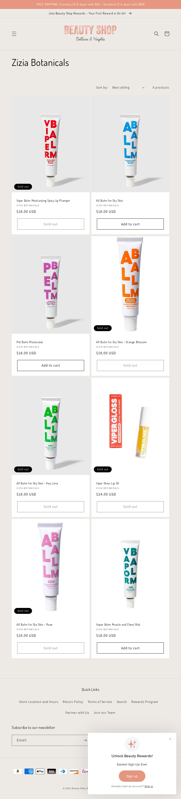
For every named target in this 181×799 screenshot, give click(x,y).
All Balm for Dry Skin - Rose (34, 624)
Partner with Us (77, 712)
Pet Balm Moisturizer (29, 342)
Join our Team (104, 712)
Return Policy (73, 702)
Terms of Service (100, 702)
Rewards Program (144, 702)
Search (122, 702)
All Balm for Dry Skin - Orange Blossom (121, 342)
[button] (14, 34)
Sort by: (101, 87)
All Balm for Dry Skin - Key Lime (37, 483)
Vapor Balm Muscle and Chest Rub (118, 624)
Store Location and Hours (38, 702)
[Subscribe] (85, 740)
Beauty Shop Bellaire (83, 788)
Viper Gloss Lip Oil (107, 483)
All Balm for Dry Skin (109, 200)
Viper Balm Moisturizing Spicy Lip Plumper (43, 200)
